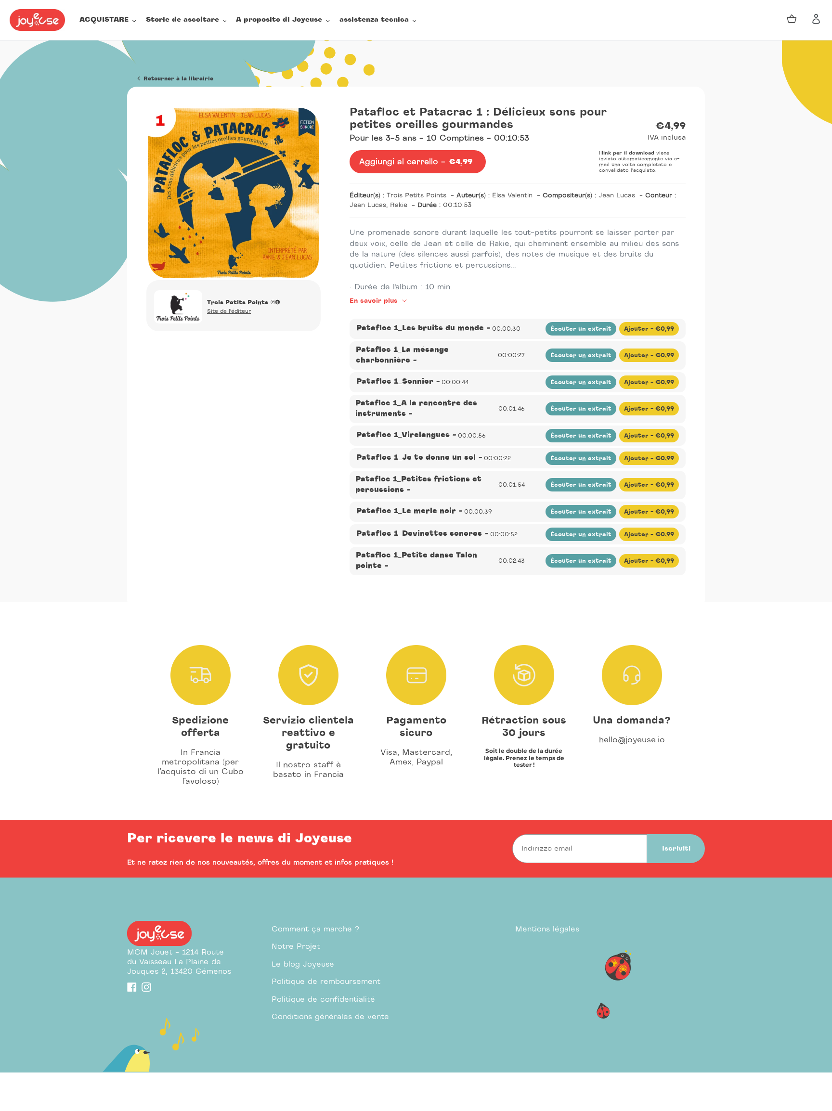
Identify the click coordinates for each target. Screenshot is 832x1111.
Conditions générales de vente (330, 1017)
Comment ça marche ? (315, 929)
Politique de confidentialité (323, 999)
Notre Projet (296, 946)
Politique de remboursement (326, 981)
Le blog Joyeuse (303, 964)
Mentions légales (547, 929)
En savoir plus (375, 301)
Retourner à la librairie (177, 78)
